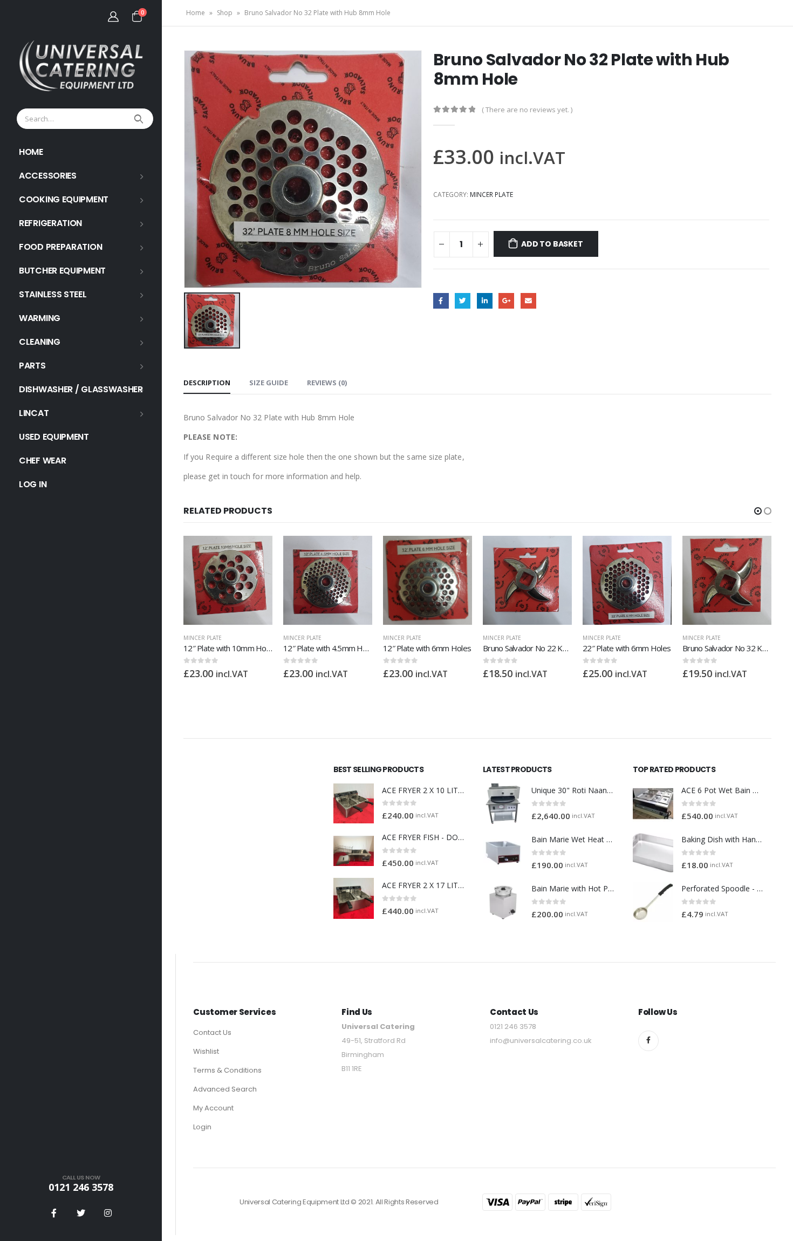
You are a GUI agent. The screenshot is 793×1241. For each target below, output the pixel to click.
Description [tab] (206, 382)
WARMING (39, 318)
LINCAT (34, 413)
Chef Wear (42, 460)
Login (202, 1127)
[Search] (140, 118)
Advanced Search (225, 1089)
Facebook (441, 301)
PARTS (32, 365)
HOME (31, 152)
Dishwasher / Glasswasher (81, 389)
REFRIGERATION (50, 223)
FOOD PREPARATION (60, 247)
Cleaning (39, 342)
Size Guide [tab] (268, 382)
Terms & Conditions (227, 1070)
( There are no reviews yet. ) (527, 109)
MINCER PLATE (491, 194)
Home (195, 12)
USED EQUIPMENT (54, 437)
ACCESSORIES (48, 175)
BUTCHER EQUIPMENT (62, 270)
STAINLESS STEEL (53, 294)
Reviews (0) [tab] (327, 382)
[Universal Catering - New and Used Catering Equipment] (81, 66)
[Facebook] (54, 1213)
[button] (758, 510)
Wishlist (206, 1051)
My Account (213, 1108)
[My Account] (113, 16)
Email (528, 301)
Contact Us (212, 1032)
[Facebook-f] (648, 1041)
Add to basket (552, 243)
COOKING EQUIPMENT (63, 199)
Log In (32, 484)
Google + (506, 301)
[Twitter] (81, 1213)
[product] (227, 580)
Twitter (462, 301)
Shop (225, 12)
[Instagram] (108, 1213)
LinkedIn (485, 301)
